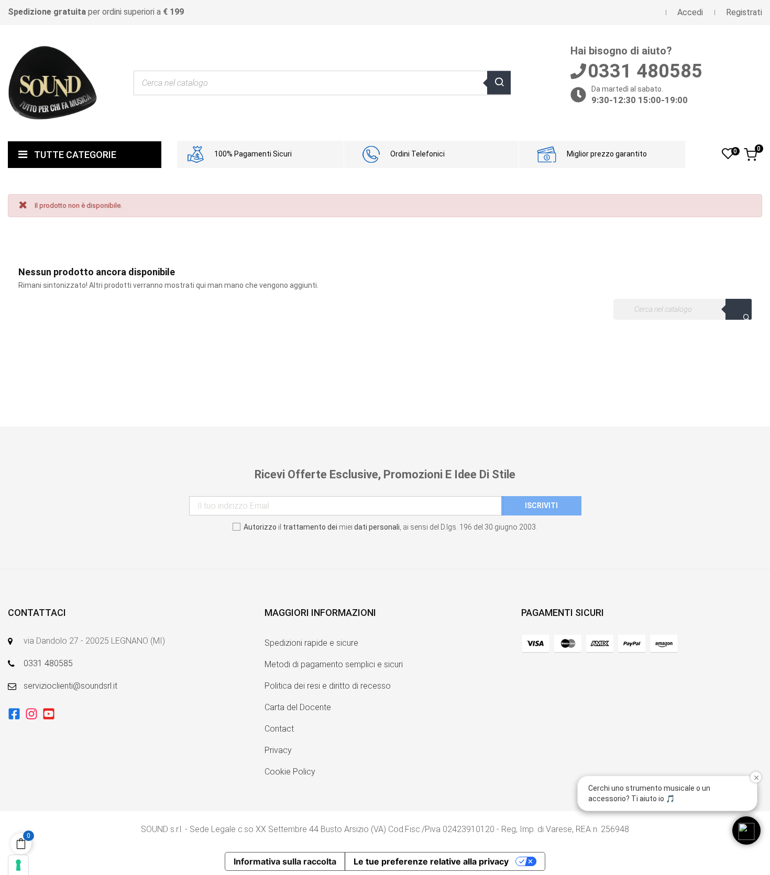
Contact (279, 729)
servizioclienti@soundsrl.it (70, 686)
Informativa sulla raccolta (285, 861)
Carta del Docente (298, 707)
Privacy (278, 750)
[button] (746, 830)
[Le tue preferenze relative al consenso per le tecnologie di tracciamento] (18, 865)
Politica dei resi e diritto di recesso (328, 686)
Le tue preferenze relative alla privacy (431, 861)
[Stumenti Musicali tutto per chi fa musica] (52, 83)
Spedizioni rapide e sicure (311, 643)
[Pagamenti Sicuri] (599, 643)
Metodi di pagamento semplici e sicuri (334, 664)
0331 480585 (48, 663)
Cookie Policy (290, 772)
